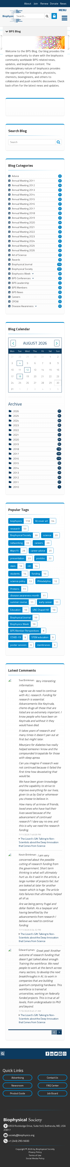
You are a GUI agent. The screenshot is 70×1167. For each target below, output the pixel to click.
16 (60, 259)
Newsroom (17, 1085)
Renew (44, 4)
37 (60, 203)
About (27, 4)
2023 (16, 425)
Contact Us (52, 1077)
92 (60, 296)
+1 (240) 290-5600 (18, 1141)
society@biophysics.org (21, 1135)
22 (60, 301)
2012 (16, 477)
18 (19, 376)
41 (60, 208)
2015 (16, 463)
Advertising (17, 1077)
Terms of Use (35, 1155)
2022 (16, 430)
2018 (16, 449)
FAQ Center (52, 1085)
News (63, 4)
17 (60, 255)
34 (60, 185)
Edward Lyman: (27, 949)
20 (60, 176)
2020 (16, 439)
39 (60, 213)
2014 (16, 468)
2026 (16, 411)
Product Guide (17, 1093)
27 (60, 236)
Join (36, 4)
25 (60, 217)
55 (60, 292)
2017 (16, 454)
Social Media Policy (35, 1158)
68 (60, 273)
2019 (16, 444)
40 (60, 180)
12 (60, 282)
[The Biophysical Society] (13, 16)
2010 (16, 487)
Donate (54, 4)
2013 (16, 472)
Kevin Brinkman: (27, 854)
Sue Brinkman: (26, 680)
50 (60, 306)
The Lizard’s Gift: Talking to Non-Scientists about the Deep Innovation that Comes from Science (39, 842)
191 (59, 269)
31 (60, 190)
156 (59, 264)
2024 (16, 420)
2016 (16, 458)
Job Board (52, 1093)
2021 (16, 435)
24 (60, 287)
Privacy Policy (35, 1152)
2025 (16, 416)
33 (60, 199)
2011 (16, 482)
